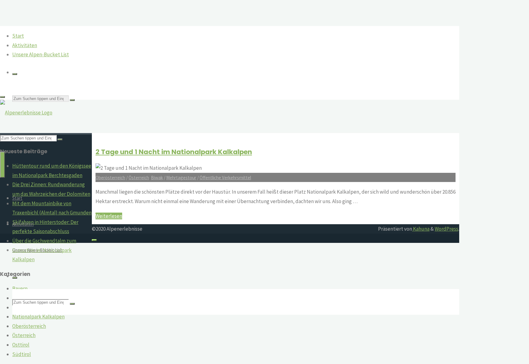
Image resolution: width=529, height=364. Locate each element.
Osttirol (20, 344)
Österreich (24, 335)
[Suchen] (14, 74)
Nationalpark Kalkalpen (38, 316)
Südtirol (21, 354)
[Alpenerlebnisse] (26, 112)
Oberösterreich (29, 326)
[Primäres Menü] (2, 165)
